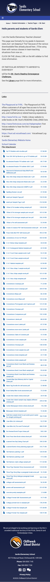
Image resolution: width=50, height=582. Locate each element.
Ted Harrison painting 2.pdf (15, 457)
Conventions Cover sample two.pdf (17, 350)
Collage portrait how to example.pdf (17, 503)
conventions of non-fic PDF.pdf (16, 238)
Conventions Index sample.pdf (16, 360)
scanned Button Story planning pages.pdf (19, 447)
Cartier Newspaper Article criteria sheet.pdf (20, 406)
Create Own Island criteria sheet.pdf (17, 396)
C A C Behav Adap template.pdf (16, 243)
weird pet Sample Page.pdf (15, 197)
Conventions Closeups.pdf (15, 309)
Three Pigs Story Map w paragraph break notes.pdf (22, 472)
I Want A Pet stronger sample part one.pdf (19, 212)
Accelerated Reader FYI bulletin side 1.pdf (19, 161)
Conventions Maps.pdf (13, 294)
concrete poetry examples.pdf (15, 492)
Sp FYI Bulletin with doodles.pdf (16, 151)
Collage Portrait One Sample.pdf (16, 508)
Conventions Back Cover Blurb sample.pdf (20, 370)
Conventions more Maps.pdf (15, 299)
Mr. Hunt (42, 23)
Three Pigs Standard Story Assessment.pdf (20, 467)
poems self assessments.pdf (15, 487)
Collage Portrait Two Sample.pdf (16, 513)
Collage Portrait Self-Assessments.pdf (18, 497)
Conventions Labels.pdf (14, 319)
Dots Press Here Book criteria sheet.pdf (19, 436)
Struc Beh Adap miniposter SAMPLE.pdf (19, 187)
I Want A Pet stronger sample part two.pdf (19, 217)
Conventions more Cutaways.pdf (16, 289)
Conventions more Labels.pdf (15, 324)
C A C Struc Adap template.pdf (16, 279)
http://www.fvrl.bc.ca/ (11, 117)
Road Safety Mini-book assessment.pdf (19, 391)
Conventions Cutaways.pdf (15, 284)
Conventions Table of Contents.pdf (17, 335)
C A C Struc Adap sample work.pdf (17, 273)
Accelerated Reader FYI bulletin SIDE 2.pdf (20, 166)
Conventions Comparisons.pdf (16, 314)
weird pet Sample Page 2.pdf (15, 202)
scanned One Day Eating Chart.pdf (17, 441)
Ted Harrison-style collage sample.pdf (18, 462)
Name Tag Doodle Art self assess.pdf (18, 385)
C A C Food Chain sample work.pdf (17, 258)
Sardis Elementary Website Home (16, 140)
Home (8, 23)
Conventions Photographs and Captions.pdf (20, 304)
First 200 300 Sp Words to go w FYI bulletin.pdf (21, 156)
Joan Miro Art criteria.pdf (14, 421)
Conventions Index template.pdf (16, 355)
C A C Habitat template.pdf (14, 263)
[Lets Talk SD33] (29, 570)
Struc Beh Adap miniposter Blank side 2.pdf (20, 182)
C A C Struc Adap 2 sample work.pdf (18, 268)
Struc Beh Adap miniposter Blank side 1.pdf (20, 177)
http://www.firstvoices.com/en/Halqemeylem (21, 123)
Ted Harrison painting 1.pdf (15, 452)
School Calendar (9, 144)
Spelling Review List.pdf (14, 192)
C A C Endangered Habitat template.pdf (19, 248)
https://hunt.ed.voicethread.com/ (16, 133)
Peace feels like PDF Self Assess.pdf (18, 233)
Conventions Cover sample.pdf (16, 340)
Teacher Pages (32, 23)
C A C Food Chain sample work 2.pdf (18, 253)
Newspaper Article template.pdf (16, 411)
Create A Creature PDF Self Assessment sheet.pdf (22, 228)
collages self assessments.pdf (16, 482)
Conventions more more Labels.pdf (17, 329)
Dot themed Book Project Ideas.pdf (17, 431)
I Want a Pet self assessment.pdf (16, 222)
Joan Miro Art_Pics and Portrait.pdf (17, 426)
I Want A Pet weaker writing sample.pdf (19, 207)
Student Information (18, 23)
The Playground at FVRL (12, 104)
